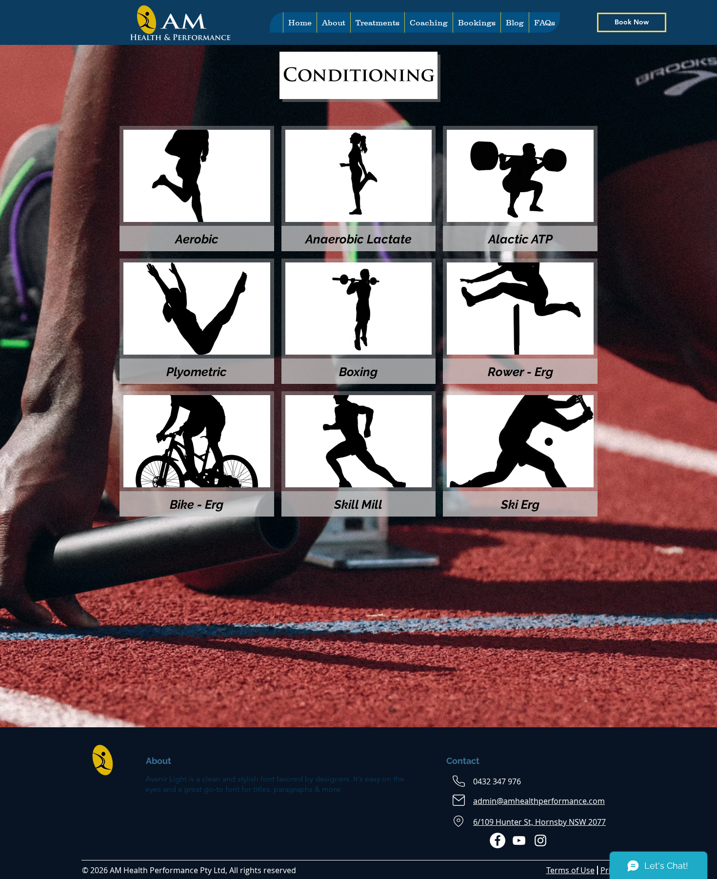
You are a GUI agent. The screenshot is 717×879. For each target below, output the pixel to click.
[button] (377, 22)
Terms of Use (570, 870)
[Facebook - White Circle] (497, 840)
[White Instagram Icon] (540, 840)
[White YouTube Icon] (519, 840)
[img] (197, 321)
